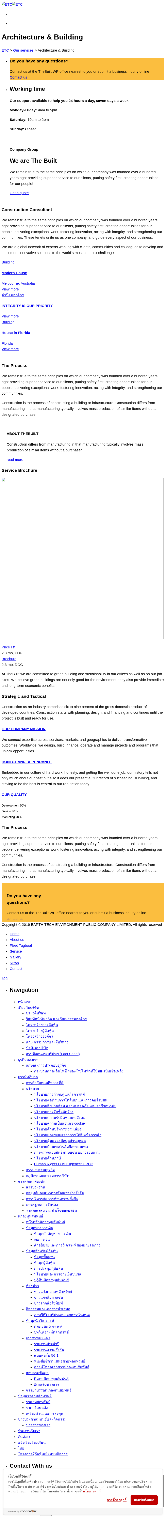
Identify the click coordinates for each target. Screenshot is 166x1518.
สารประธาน (35, 1187)
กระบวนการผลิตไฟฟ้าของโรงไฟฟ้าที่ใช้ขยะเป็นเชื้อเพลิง (78, 1071)
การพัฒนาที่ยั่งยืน (31, 1181)
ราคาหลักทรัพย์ (38, 1402)
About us (17, 940)
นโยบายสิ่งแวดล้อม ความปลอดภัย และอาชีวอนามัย (75, 1106)
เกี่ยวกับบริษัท (28, 1008)
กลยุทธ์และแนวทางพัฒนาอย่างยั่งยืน (55, 1193)
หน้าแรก (24, 1002)
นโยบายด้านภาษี (47, 1158)
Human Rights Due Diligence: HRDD (63, 1164)
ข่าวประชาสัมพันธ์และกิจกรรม (42, 1419)
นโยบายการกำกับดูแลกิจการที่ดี (59, 1094)
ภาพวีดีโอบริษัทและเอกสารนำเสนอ (62, 1315)
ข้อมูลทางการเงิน (39, 1228)
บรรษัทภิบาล (28, 1077)
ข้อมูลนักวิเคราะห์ (40, 1321)
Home (14, 934)
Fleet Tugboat (21, 946)
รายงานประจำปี (46, 1344)
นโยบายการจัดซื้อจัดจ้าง (53, 1112)
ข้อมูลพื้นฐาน (44, 1257)
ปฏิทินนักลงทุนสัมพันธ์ (51, 1280)
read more (15, 460)
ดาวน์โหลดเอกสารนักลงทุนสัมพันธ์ (61, 1367)
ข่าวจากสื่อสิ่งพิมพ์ (48, 1303)
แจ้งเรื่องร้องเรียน (32, 1442)
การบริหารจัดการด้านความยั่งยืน (52, 1199)
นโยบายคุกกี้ (92, 1491)
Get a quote (19, 193)
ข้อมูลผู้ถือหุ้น (44, 1263)
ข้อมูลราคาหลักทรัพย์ (35, 1396)
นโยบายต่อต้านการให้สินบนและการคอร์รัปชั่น (70, 1100)
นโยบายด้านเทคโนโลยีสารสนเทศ (61, 1147)
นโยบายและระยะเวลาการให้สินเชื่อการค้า (67, 1135)
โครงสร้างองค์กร (39, 1036)
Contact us (18, 77)
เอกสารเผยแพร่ (38, 1338)
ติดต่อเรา (25, 1437)
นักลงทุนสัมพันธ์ (30, 1216)
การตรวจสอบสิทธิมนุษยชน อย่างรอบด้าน (67, 1152)
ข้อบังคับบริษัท (37, 1048)
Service (16, 951)
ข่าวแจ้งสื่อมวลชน (48, 1297)
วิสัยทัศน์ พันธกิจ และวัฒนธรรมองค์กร (56, 1019)
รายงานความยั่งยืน (49, 1350)
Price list (8, 647)
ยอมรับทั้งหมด (144, 1500)
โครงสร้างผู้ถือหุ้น (40, 1031)
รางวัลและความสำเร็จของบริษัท (51, 1210)
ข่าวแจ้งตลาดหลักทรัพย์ (53, 1292)
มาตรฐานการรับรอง (42, 1205)
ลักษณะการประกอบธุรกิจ (46, 1065)
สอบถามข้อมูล (37, 1373)
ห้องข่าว (32, 1286)
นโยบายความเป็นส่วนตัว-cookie (59, 1123)
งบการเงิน (42, 1239)
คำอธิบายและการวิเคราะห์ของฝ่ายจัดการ (67, 1245)
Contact (16, 969)
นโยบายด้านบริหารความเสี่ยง (57, 1129)
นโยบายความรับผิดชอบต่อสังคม (59, 1118)
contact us (15, 919)
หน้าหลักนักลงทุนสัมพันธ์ (45, 1222)
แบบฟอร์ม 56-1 (46, 1355)
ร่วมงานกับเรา (29, 1431)
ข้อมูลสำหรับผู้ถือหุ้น (42, 1251)
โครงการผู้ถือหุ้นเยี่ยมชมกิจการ (43, 1454)
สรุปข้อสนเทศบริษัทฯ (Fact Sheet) (53, 1054)
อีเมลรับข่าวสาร (46, 1384)
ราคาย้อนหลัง (37, 1408)
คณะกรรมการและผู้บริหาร (47, 1042)
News (14, 963)
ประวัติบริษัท (36, 1013)
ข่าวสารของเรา (38, 1425)
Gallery (15, 957)
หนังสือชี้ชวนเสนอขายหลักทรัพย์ (59, 1361)
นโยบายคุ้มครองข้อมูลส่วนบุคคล (60, 1141)
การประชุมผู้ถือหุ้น (48, 1268)
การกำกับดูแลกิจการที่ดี (45, 1083)
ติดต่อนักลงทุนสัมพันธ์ (51, 1379)
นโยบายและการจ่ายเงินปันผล (57, 1274)
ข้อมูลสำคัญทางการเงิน (52, 1234)
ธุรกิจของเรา (28, 1060)
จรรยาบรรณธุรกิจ (40, 1170)
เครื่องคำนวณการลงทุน (44, 1413)
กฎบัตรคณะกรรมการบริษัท (47, 1176)
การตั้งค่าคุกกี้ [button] (117, 1500)
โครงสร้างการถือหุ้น (42, 1025)
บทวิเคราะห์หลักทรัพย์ (51, 1332)
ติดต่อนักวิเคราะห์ (48, 1326)
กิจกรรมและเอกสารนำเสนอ (48, 1309)
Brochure (9, 659)
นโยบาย (32, 1089)
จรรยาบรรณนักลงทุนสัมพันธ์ (48, 1390)
